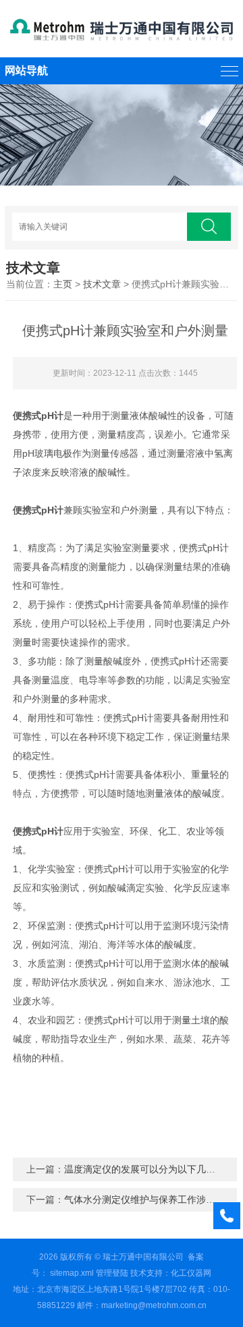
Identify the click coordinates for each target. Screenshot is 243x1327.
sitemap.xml (72, 1273)
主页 (62, 284)
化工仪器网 (191, 1273)
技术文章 (102, 284)
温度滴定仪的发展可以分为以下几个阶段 (149, 1169)
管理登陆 (112, 1273)
